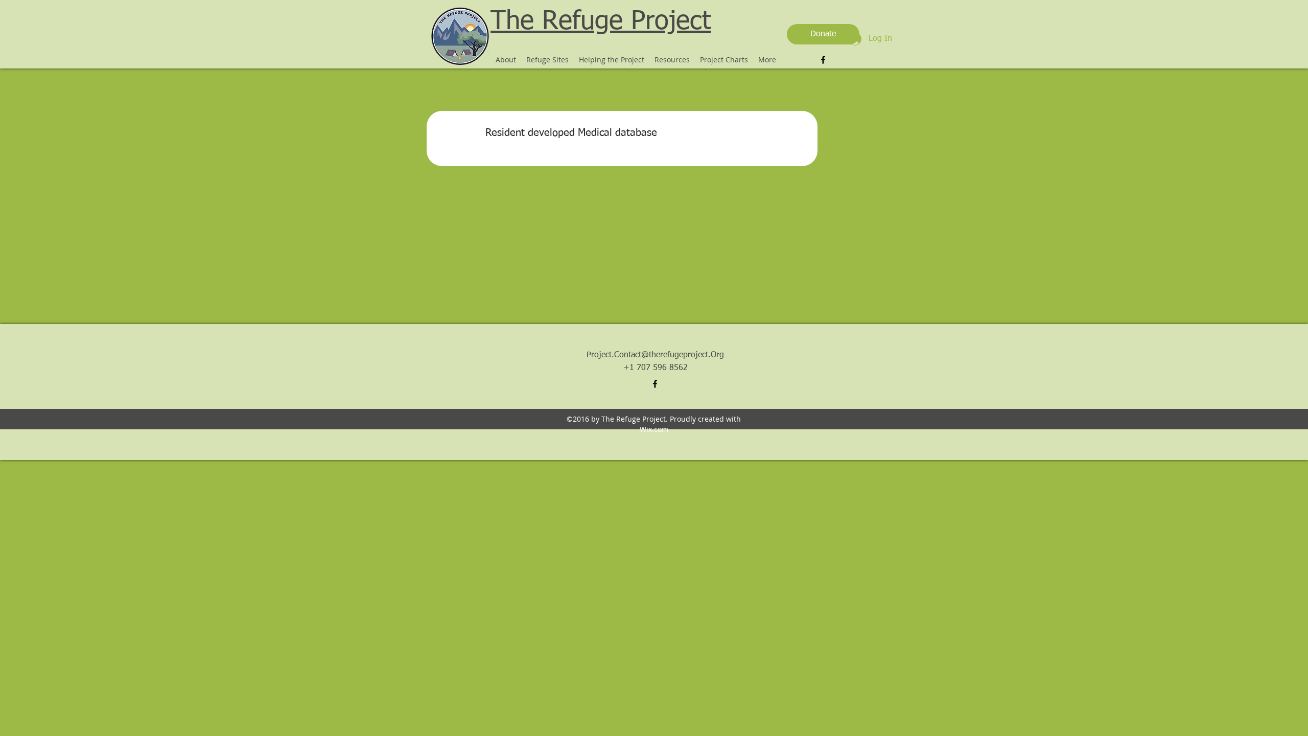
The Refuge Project (601, 22)
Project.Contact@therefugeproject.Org (655, 355)
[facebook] (823, 60)
